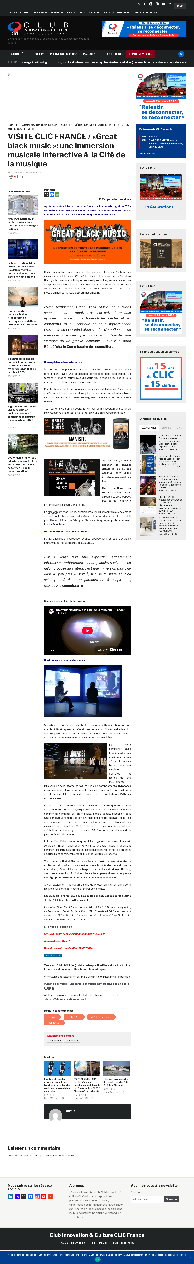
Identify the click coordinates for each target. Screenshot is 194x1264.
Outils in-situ (109, 125)
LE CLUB (24, 12)
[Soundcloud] (170, 4)
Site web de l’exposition (58, 926)
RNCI (80, 12)
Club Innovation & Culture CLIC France (97, 1235)
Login (180, 6)
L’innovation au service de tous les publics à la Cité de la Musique (115, 1082)
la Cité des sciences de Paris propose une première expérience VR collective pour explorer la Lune (170, 441)
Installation (64, 125)
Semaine (166, 428)
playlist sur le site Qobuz (76, 516)
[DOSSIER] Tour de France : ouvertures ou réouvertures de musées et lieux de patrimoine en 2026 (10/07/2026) (170, 524)
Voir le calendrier (147, 153)
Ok (97, 1259)
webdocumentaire (109, 516)
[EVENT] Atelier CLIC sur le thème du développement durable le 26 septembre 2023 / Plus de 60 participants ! (87, 1085)
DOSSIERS (38, 54)
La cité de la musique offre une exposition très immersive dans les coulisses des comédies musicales (57, 1085)
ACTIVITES (39, 12)
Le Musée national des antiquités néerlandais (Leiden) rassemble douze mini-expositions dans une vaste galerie (103, 62)
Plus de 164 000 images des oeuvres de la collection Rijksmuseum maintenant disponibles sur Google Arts (170, 504)
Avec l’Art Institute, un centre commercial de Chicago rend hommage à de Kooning (23, 223)
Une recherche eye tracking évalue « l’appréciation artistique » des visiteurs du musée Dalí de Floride (22, 318)
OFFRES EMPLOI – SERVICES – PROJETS (136, 12)
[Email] (57, 194)
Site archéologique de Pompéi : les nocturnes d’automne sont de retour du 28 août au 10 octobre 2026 (22, 365)
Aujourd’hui (149, 428)
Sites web (27, 129)
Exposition (15, 125)
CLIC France (55, 1040)
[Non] (190, 1257)
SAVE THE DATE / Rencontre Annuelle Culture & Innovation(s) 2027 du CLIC (166, 143)
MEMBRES (55, 12)
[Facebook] (151, 4)
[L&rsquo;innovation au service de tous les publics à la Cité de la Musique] (116, 1068)
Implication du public (39, 125)
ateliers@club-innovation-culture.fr (66, 999)
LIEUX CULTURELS (111, 54)
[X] (144, 4)
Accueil (13, 12)
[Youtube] (163, 4)
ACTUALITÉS (17, 54)
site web (53, 512)
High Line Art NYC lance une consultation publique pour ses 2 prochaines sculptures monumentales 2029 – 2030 (22, 415)
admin (21, 172)
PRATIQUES (89, 54)
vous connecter (30, 1155)
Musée (94, 125)
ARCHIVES (94, 12)
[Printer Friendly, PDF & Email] (16, 176)
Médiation (81, 125)
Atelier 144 (56, 520)
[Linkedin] (17, 1196)
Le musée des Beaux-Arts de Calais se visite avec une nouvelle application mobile (170, 460)
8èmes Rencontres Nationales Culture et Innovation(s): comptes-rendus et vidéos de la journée (171, 482)
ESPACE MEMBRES (139, 54)
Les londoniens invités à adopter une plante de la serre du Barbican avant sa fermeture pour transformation (22, 464)
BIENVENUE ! (78, 1243)
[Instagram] (157, 4)
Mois (179, 428)
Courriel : (136, 1192)
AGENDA (71, 12)
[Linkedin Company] (138, 4)
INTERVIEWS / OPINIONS (63, 54)
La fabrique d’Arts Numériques (87, 520)
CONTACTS (108, 12)
